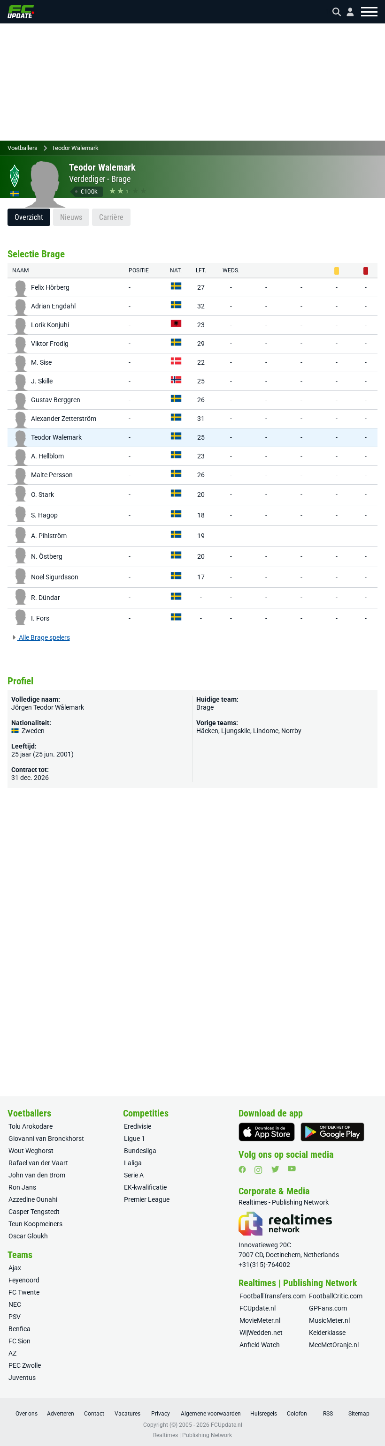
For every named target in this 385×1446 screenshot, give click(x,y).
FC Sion (19, 1341)
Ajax (14, 1268)
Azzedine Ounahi (32, 1199)
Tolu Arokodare (30, 1126)
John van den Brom (36, 1175)
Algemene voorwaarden (211, 1413)
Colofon (297, 1413)
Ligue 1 (134, 1138)
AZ (12, 1353)
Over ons (26, 1413)
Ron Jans (22, 1187)
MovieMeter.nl (259, 1320)
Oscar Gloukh (28, 1236)
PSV (14, 1316)
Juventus (22, 1377)
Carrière (111, 217)
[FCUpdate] (21, 11)
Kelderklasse (327, 1332)
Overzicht (29, 217)
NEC (14, 1304)
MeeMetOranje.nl (334, 1345)
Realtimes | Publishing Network (192, 1435)
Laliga (133, 1163)
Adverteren (60, 1413)
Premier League (146, 1199)
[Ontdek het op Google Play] (332, 1132)
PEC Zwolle (24, 1365)
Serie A (134, 1175)
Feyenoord (23, 1280)
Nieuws (71, 217)
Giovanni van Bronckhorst (46, 1138)
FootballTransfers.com (272, 1296)
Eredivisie (137, 1126)
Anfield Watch (259, 1345)
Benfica (19, 1329)
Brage (121, 179)
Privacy (160, 1413)
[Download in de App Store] (267, 1132)
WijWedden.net (261, 1332)
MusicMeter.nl (329, 1320)
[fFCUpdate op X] (275, 1169)
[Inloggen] (346, 11)
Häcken (207, 730)
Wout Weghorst (31, 1150)
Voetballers (23, 147)
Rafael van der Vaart (38, 1163)
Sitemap (359, 1413)
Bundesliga (140, 1150)
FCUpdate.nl (257, 1308)
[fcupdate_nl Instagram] (258, 1170)
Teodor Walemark (75, 147)
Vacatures (127, 1413)
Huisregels (263, 1413)
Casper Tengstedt (34, 1211)
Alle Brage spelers (43, 637)
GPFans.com (328, 1308)
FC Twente (23, 1292)
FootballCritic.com (335, 1296)
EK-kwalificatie (145, 1187)
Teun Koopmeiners (35, 1224)
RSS (328, 1413)
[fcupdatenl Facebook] (242, 1169)
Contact (94, 1413)
